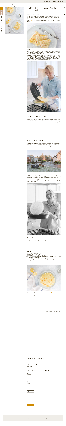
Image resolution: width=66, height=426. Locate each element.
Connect (1, 26)
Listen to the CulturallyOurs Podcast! (54, 1)
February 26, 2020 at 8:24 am (30, 374)
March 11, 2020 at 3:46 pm (29, 383)
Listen (1, 8)
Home (1, 31)
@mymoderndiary (50, 292)
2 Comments (32, 364)
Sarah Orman (31, 20)
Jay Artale (28, 373)
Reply (27, 381)
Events (1, 20)
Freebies (1, 17)
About (1, 28)
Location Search (1, 12)
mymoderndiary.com (41, 292)
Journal (1, 23)
